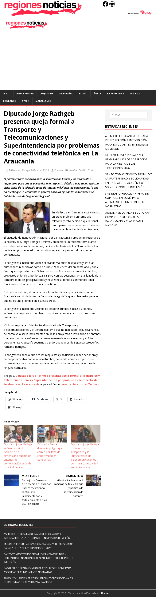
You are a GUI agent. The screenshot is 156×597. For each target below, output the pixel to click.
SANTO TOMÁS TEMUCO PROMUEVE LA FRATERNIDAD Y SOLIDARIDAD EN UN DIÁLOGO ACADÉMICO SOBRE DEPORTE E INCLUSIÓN (39, 558)
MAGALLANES (43, 101)
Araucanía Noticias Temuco (80, 384)
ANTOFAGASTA (25, 93)
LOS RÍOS (135, 93)
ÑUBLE (97, 93)
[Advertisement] (78, 61)
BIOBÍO (83, 93)
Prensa (58, 170)
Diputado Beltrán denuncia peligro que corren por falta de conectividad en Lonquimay (50, 452)
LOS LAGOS (9, 101)
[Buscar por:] (128, 115)
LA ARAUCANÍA (115, 93)
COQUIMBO (46, 93)
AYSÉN (25, 101)
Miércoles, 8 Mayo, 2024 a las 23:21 (29, 170)
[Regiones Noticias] (78, 14)
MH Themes (103, 593)
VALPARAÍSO (66, 93)
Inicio (6, 93)
